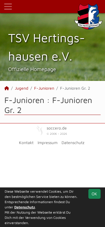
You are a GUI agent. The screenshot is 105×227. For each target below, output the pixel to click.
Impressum (47, 142)
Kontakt (26, 142)
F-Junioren (44, 88)
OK (94, 193)
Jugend (21, 88)
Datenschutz (73, 142)
